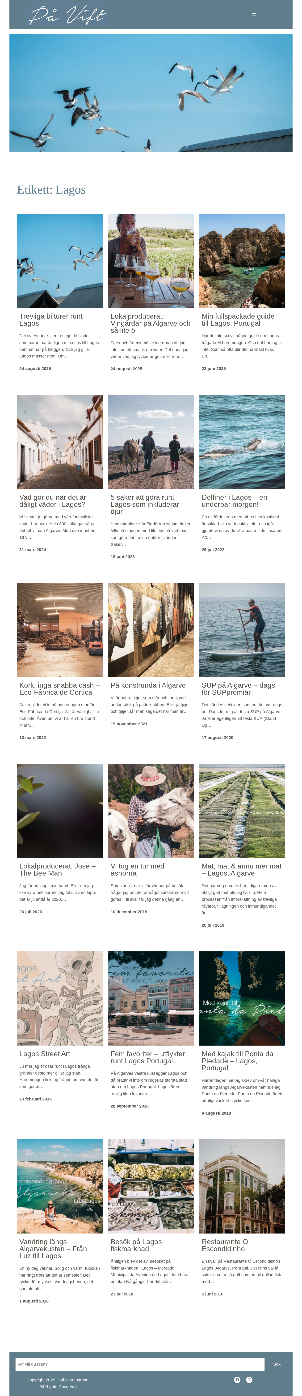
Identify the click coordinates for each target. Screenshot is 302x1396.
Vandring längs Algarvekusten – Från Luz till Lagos (53, 1248)
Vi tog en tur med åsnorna (137, 870)
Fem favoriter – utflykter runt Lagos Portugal (148, 1057)
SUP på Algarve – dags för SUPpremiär (238, 689)
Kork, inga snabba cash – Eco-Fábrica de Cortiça (59, 689)
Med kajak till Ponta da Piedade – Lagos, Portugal (237, 1060)
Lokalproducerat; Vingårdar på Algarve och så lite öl (151, 323)
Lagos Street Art (44, 1053)
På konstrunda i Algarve (148, 685)
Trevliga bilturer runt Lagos (51, 320)
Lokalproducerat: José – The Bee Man (57, 870)
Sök (277, 1364)
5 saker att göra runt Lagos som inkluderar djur (145, 504)
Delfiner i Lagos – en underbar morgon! (234, 501)
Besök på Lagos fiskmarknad (136, 1245)
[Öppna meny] (254, 14)
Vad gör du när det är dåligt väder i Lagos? (52, 501)
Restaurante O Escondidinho (225, 1245)
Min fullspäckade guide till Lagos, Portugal (238, 320)
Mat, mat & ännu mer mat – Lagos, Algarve (241, 870)
